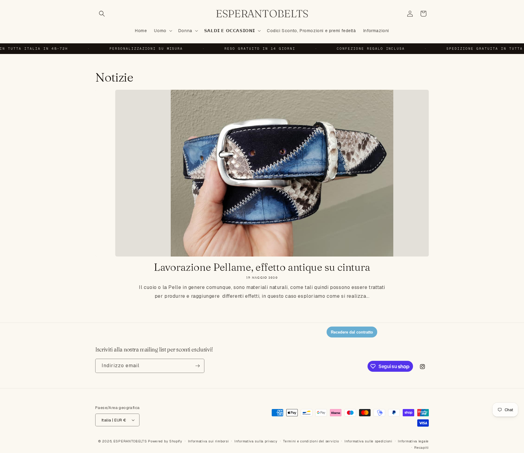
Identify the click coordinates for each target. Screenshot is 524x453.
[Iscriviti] (197, 366)
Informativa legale (413, 441)
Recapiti (421, 447)
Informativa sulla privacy (255, 441)
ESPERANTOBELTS (130, 441)
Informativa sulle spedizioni (368, 441)
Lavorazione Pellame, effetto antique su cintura (262, 267)
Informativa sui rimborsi (208, 441)
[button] (102, 13)
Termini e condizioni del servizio (311, 441)
